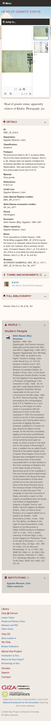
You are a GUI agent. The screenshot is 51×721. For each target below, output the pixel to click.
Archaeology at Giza (10, 663)
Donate (5, 668)
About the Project (11, 651)
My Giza (5, 642)
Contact (6, 677)
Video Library (7, 628)
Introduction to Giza (10, 655)
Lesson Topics (7, 617)
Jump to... (10, 21)
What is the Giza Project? (12, 659)
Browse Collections (9, 646)
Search (5, 672)
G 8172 (15, 282)
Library (5, 609)
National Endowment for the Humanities (21, 702)
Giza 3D (5, 634)
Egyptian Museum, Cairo (19, 583)
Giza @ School (9, 613)
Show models (7, 638)
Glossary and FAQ (9, 625)
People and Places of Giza (13, 621)
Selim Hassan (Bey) (22, 335)
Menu (8, 3)
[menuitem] (25, 638)
